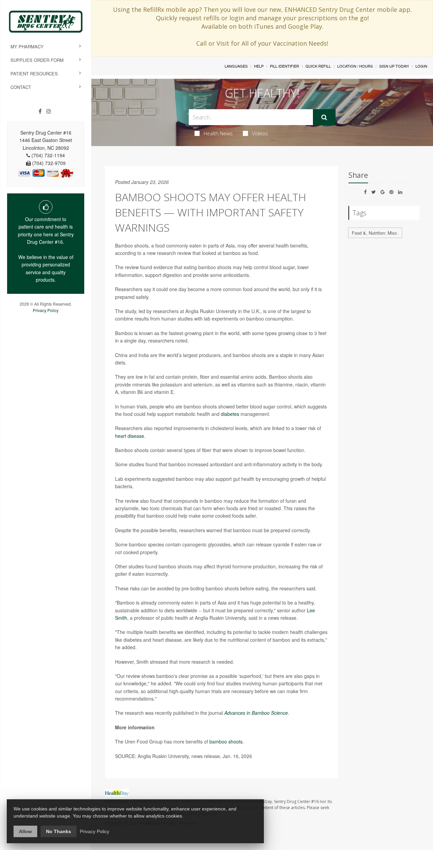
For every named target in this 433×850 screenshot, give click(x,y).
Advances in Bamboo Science (256, 712)
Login (421, 66)
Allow (25, 831)
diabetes (230, 413)
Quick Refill (318, 66)
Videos (260, 133)
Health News (218, 133)
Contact (20, 87)
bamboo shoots (226, 741)
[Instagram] (48, 111)
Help (259, 66)
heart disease (129, 435)
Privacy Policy (46, 310)
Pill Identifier (284, 66)
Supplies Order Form (37, 60)
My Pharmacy (27, 46)
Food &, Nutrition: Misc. (375, 233)
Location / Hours (355, 66)
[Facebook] (40, 111)
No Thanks (58, 831)
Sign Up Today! (394, 66)
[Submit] (324, 117)
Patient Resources (34, 73)
